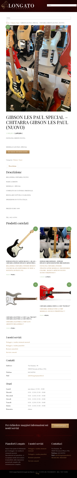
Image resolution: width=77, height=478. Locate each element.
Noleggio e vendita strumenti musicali (18, 342)
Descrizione (12, 166)
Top (38, 473)
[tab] (12, 166)
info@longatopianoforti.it (36, 376)
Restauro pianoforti (12, 349)
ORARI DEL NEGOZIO (58, 458)
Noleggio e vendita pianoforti (15, 346)
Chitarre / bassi (15, 23)
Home (8, 23)
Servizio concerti (11, 352)
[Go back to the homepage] (17, 5)
